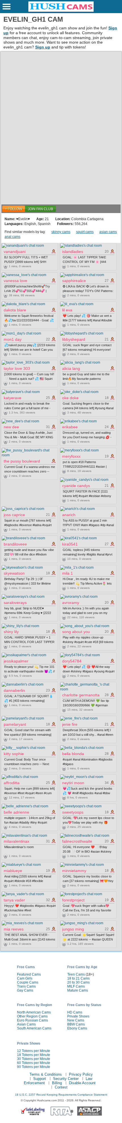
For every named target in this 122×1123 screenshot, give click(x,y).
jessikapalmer (16, 661)
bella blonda (73, 753)
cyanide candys (76, 485)
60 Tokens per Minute (33, 1063)
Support (39, 1079)
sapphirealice (74, 280)
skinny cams (60, 232)
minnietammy (74, 870)
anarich (68, 514)
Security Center (66, 1079)
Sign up (42, 47)
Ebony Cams (77, 1028)
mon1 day (13, 339)
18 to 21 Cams (78, 978)
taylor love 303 (17, 368)
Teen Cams (76, 974)
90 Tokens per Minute (33, 1067)
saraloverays (15, 602)
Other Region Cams (32, 1016)
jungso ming (73, 929)
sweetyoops (72, 812)
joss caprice (14, 514)
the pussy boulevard (22, 461)
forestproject (73, 900)
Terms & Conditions (46, 1074)
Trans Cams (26, 986)
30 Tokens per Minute (33, 1059)
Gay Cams (25, 990)
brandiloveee (15, 544)
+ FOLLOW (13, 209)
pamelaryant (15, 724)
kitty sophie (14, 753)
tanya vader (14, 900)
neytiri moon (73, 783)
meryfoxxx (71, 456)
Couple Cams (27, 982)
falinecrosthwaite (77, 841)
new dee (11, 427)
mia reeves (14, 929)
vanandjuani (15, 251)
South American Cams (34, 1028)
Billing (57, 1083)
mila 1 (67, 573)
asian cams (108, 232)
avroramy (70, 602)
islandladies (72, 251)
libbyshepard (73, 339)
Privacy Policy (81, 1074)
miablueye (13, 870)
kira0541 (70, 544)
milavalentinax (16, 841)
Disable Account (82, 1083)
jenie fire (69, 724)
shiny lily (11, 631)
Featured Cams (29, 974)
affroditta (12, 783)
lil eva (67, 310)
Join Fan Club (40, 209)
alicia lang (71, 368)
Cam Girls (24, 978)
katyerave (12, 398)
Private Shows (78, 1016)
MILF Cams (76, 986)
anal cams (12, 237)
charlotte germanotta (81, 695)
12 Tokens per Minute (33, 1051)
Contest (61, 1087)
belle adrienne (16, 812)
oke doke (70, 398)
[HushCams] (61, 11)
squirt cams (85, 232)
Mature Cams (77, 990)
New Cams (75, 1020)
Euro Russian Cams (32, 1020)
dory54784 (71, 661)
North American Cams (34, 1012)
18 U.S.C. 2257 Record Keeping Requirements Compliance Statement (61, 1094)
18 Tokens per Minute (33, 1055)
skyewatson (14, 573)
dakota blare (15, 310)
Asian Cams (26, 1024)
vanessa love (15, 280)
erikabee (70, 427)
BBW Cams (76, 1024)
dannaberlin (14, 690)
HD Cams (74, 1012)
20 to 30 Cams (78, 982)
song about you (76, 631)
